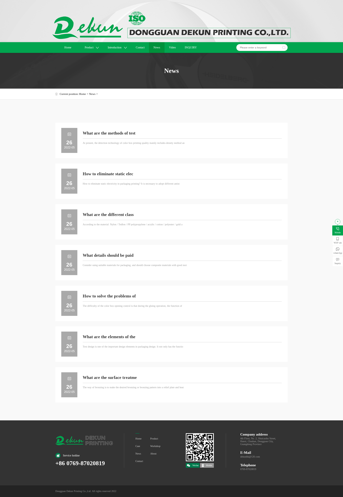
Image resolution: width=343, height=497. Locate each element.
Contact (140, 47)
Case (137, 446)
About (153, 453)
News (156, 47)
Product (89, 47)
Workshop (155, 446)
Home (67, 47)
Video (172, 47)
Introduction (115, 47)
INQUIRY (191, 47)
